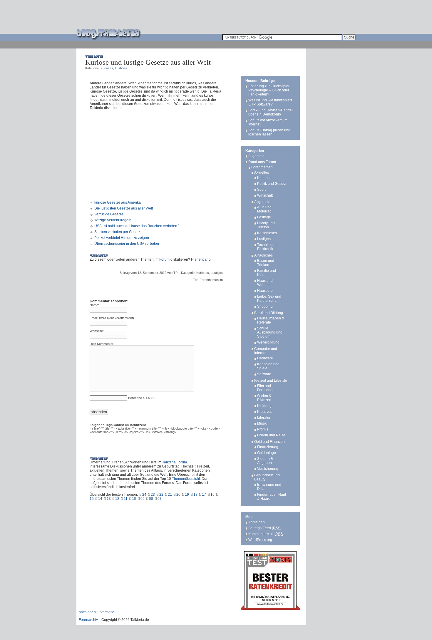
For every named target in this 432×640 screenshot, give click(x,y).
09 (142, 499)
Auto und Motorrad (264, 209)
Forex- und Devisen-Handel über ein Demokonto (270, 112)
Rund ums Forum (262, 162)
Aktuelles (261, 172)
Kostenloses (267, 233)
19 (187, 494)
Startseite (106, 612)
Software (264, 374)
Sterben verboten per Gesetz (117, 232)
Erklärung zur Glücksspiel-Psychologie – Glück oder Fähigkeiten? (269, 90)
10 (134, 499)
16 (212, 494)
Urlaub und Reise (271, 435)
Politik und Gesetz (271, 184)
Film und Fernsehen (265, 388)
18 (195, 494)
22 (161, 494)
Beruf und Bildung (268, 313)
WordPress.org (260, 540)
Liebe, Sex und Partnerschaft (269, 298)
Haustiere (265, 291)
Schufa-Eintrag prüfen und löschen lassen (269, 132)
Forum (164, 259)
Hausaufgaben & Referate (270, 320)
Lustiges (121, 68)
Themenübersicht (186, 479)
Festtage (264, 217)
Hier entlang (201, 259)
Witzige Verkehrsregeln (112, 220)
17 (204, 494)
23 (153, 494)
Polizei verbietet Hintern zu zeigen (121, 238)
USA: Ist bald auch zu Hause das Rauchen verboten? (136, 226)
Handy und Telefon (266, 225)
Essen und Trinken (265, 263)
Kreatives (264, 412)
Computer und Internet (265, 351)
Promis (262, 429)
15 (92, 499)
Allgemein (256, 156)
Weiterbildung (268, 342)
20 (178, 494)
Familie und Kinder (266, 273)
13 (109, 499)
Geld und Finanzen (269, 442)
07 (160, 499)
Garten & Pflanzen (264, 398)
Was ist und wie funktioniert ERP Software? (270, 102)
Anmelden (256, 522)
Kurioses (107, 68)
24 (144, 494)
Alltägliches (263, 255)
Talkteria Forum (174, 462)
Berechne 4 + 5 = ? (141, 398)
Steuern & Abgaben (265, 461)
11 (126, 499)
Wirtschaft (265, 195)
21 (170, 494)
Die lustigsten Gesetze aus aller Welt (123, 208)
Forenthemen (262, 167)
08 (151, 499)
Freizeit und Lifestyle (270, 380)
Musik (262, 423)
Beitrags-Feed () (265, 528)
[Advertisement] (249, 17)
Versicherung (267, 469)
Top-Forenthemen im (208, 280)
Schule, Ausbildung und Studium (269, 332)
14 (100, 499)
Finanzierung (267, 447)
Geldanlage (266, 453)
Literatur (263, 418)
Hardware (265, 358)
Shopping (265, 306)
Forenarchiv (88, 620)
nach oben (87, 612)
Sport (261, 189)
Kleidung (264, 406)
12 (117, 499)
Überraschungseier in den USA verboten (126, 244)
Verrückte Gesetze (108, 214)
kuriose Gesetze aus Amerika (117, 202)
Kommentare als (265, 534)
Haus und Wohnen (265, 283)
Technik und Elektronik (267, 247)
